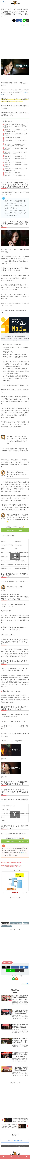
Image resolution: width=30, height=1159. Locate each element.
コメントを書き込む (16, 1140)
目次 (6, 121)
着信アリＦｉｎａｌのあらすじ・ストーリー (16, 156)
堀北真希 (20, 923)
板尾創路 (26, 923)
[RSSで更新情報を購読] (16, 978)
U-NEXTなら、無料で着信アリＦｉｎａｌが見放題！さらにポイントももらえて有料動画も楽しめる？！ (15, 126)
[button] (27, 20)
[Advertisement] (15, 42)
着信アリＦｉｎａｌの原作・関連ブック (15, 162)
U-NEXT (13, 923)
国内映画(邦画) (6, 923)
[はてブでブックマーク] (20, 20)
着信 (3, 925)
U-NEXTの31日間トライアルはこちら (15, 841)
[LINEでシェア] (24, 20)
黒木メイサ (9, 925)
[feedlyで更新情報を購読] (13, 978)
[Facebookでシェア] (17, 20)
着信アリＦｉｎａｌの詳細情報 (12, 172)
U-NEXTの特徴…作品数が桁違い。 (13, 137)
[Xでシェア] (14, 20)
